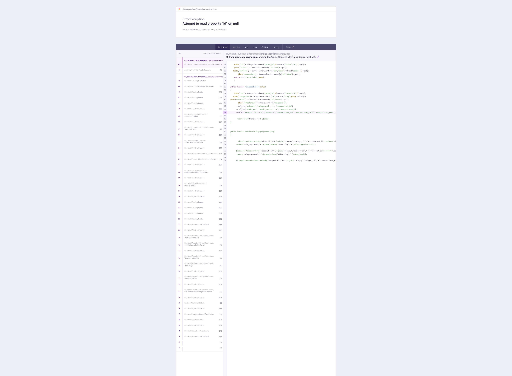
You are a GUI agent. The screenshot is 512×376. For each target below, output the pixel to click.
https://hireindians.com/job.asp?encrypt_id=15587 (205, 29)
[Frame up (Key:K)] (178, 53)
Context (265, 47)
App (246, 47)
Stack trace (223, 47)
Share (288, 47)
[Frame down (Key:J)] (180, 53)
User (255, 47)
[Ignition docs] (180, 9)
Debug (276, 47)
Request (236, 47)
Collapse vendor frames (212, 54)
